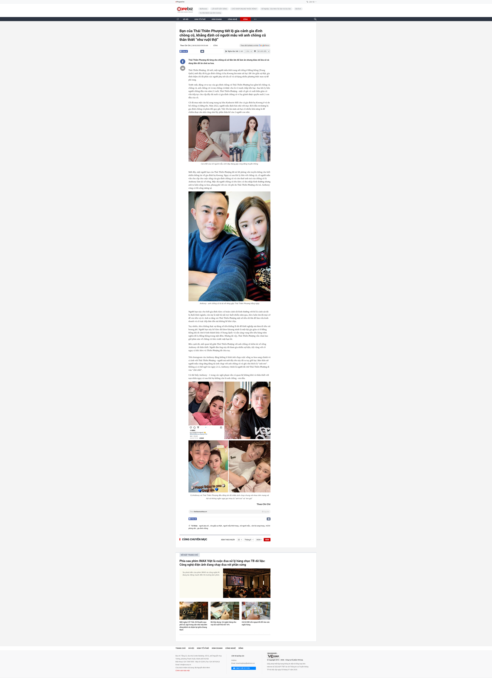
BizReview (203, 9)
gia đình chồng (202, 528)
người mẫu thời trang (231, 526)
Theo (229, 512)
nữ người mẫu (245, 526)
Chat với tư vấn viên (242, 668)
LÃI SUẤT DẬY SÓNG (219, 9)
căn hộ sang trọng (258, 526)
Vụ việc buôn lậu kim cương (210, 13)
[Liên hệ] (202, 51)
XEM (267, 540)
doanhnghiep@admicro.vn (245, 663)
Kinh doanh (217, 648)
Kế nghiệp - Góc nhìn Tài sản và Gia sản (276, 9)
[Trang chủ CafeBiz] (178, 19)
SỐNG (245, 19)
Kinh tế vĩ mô (203, 648)
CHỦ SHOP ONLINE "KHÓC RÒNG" (244, 9)
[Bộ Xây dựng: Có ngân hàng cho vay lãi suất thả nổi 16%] (225, 611)
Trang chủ (181, 648)
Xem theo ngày (228, 540)
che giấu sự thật (216, 526)
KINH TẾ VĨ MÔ (200, 19)
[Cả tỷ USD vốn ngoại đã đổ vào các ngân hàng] (256, 611)
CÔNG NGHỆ (232, 19)
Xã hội (191, 648)
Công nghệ (230, 648)
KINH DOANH (217, 19)
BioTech (298, 9)
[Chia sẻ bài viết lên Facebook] (182, 61)
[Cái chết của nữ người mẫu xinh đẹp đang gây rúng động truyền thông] (229, 139)
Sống (215, 45)
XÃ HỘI (185, 19)
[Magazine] (180, 2)
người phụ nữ (204, 526)
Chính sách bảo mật (182, 670)
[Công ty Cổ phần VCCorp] (273, 655)
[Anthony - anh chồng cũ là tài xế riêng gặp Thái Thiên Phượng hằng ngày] (229, 246)
